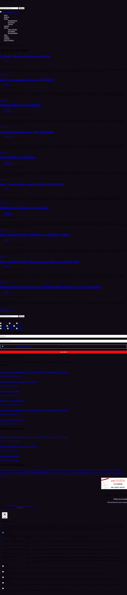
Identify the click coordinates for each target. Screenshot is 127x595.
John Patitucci (68, 472)
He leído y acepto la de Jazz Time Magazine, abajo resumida (30, 346)
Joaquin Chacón (61, 472)
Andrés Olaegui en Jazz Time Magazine (27, 132)
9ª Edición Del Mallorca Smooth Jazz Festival (18, 382)
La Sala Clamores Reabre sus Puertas (25, 56)
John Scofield (75, 473)
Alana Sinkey (10, 470)
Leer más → (4, 75)
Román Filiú (116, 475)
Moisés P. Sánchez (29, 475)
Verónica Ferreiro (4, 477)
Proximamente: (12, 20)
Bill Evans (55, 469)
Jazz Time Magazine (35, 472)
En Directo (11, 22)
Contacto (7, 38)
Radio (6, 19)
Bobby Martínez (61, 470)
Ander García (17, 470)
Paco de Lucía (54, 475)
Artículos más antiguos (7, 311)
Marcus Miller (120, 473)
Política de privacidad (120, 499)
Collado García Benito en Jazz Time (24, 207)
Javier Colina (19, 473)
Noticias (6, 17)
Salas (5, 35)
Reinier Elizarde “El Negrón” (105, 475)
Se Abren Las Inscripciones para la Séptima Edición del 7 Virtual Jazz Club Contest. (34, 410)
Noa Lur (36, 475)
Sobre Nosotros (9, 40)
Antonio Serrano (25, 470)
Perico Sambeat (92, 475)
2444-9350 (19, 507)
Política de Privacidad (24, 346)
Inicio (6, 15)
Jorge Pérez (92, 473)
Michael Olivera (4, 475)
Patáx (68, 475)
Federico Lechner (107, 470)
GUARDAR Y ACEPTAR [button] (10, 592)
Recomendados (13, 33)
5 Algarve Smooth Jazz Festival (12, 420)
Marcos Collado (112, 473)
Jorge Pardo (83, 472)
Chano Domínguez (76, 469)
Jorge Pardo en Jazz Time (17, 157)
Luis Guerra (104, 472)
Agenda (6, 26)
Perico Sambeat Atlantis (9, 391)
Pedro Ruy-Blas (74, 475)
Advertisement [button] (6, 581)
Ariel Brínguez (35, 470)
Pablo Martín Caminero (43, 475)
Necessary (7, 532)
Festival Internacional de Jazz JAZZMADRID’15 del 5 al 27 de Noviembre (50, 287)
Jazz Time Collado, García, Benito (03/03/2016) (32, 184)
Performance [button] (6, 570)
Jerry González (52, 473)
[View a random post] (0, 10)
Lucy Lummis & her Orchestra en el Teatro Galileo (34, 234)
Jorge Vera (98, 473)
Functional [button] (5, 564)
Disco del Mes (12, 29)
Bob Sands (69, 470)
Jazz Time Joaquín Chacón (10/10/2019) (27, 79)
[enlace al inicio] (9, 12)
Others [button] (4, 586)
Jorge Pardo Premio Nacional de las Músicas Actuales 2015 (40, 261)
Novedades (11, 31)
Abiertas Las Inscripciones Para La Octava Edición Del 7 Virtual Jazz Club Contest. (34, 372)
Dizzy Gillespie (98, 469)
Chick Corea (84, 470)
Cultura (6, 37)
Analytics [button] (5, 575)
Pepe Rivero (83, 475)
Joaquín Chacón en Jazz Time (20, 105)
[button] (63, 362)
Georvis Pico (115, 470)
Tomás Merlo (123, 475)
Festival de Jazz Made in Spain (12, 401)
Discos (6, 28)
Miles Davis (21, 475)
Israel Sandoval (10, 473)
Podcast (10, 24)
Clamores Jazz (91, 469)
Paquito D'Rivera (62, 475)
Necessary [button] (5, 530)
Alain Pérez (3, 470)
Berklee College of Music (46, 470)
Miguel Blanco (13, 475)
